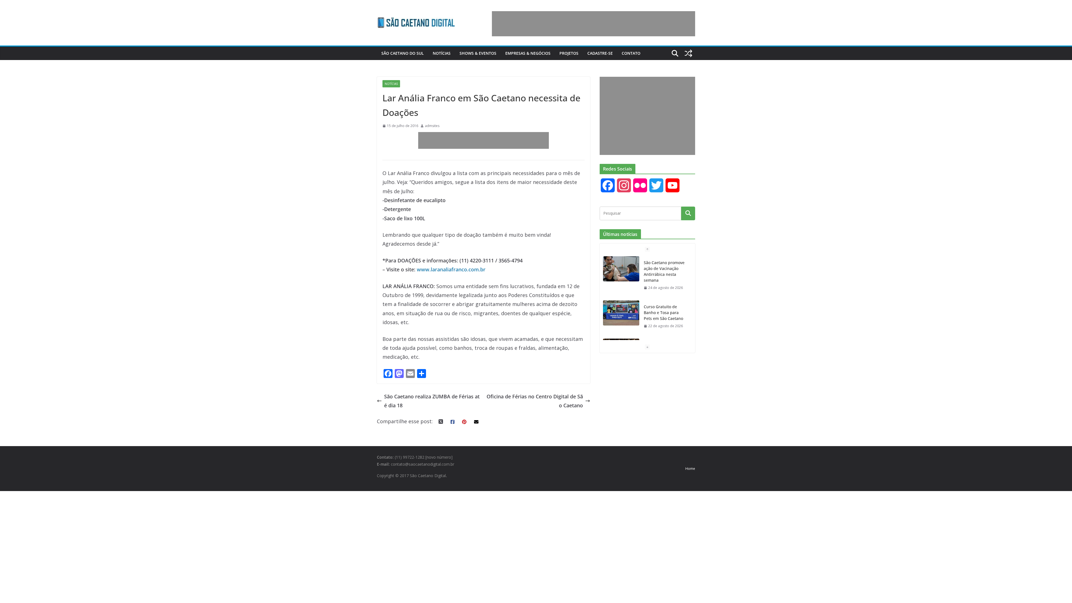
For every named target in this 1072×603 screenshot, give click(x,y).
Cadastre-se (600, 53)
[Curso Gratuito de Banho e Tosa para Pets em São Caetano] (621, 313)
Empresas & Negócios (528, 53)
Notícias (442, 53)
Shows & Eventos (478, 53)
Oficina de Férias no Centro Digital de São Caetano (535, 401)
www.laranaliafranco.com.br (451, 269)
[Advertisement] (593, 23)
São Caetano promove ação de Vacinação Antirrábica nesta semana (664, 271)
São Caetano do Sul (402, 53)
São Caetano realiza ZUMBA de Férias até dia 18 (432, 401)
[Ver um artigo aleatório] (688, 53)
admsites (432, 125)
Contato (631, 53)
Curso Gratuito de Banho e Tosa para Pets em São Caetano (663, 312)
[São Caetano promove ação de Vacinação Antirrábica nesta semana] (621, 268)
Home (690, 468)
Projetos (568, 53)
